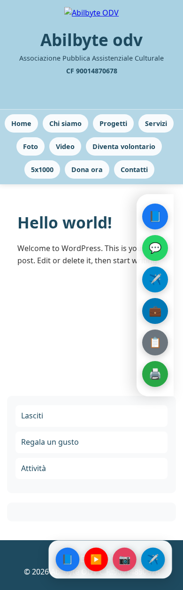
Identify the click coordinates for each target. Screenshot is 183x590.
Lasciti (32, 415)
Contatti (134, 169)
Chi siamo (65, 123)
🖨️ (155, 373)
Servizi (156, 123)
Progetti (113, 123)
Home (21, 123)
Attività (33, 468)
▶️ (96, 559)
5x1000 (42, 169)
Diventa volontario (123, 146)
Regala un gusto (50, 442)
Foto (30, 146)
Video (65, 146)
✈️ (155, 279)
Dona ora (87, 169)
